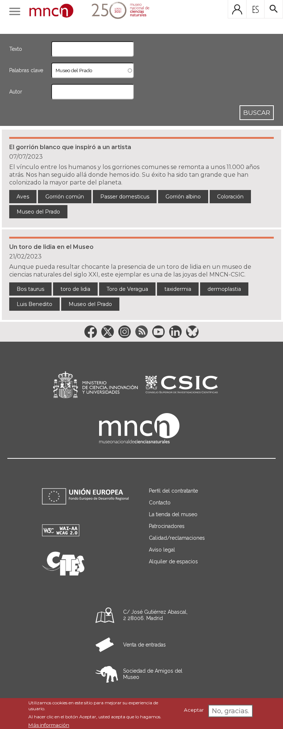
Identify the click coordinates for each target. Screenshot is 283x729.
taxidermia (177, 289)
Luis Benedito (34, 304)
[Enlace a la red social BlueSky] (192, 331)
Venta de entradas (144, 645)
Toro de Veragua (127, 289)
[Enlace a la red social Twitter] (107, 331)
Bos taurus (30, 289)
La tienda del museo (173, 514)
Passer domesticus (124, 196)
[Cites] (63, 573)
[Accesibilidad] (61, 534)
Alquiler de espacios (173, 561)
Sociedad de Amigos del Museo (152, 674)
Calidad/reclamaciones (177, 537)
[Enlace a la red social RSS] (141, 331)
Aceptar (194, 710)
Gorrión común (64, 196)
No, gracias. (230, 711)
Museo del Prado (38, 211)
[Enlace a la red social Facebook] (90, 331)
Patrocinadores (167, 526)
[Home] (51, 11)
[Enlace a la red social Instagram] (124, 331)
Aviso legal (162, 549)
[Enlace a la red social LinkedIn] (175, 331)
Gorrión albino (183, 196)
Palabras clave (26, 70)
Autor (15, 91)
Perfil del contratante (173, 490)
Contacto (160, 502)
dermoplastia (224, 289)
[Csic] (181, 385)
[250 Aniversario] (115, 11)
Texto (15, 49)
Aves (23, 196)
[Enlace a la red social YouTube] (158, 331)
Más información (48, 725)
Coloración (230, 196)
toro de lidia (75, 289)
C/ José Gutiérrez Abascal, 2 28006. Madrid (155, 615)
